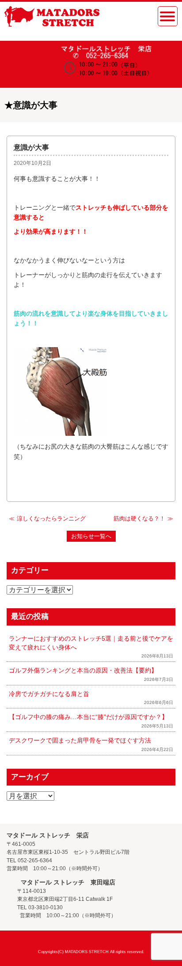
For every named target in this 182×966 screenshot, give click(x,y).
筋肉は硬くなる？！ (139, 518)
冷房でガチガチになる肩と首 (49, 693)
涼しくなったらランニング (51, 518)
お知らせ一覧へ (91, 536)
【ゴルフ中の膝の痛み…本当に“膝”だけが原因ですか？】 (88, 716)
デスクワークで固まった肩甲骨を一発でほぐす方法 (80, 740)
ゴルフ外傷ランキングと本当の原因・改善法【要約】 (83, 670)
